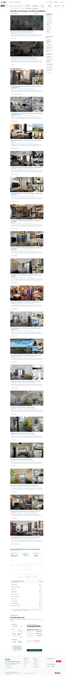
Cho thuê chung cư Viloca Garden (49, 70)
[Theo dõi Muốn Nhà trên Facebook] (48, 666)
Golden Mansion (14, 584)
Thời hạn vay (14, 633)
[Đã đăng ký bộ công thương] (57, 673)
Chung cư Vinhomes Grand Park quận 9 (49, 64)
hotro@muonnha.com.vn (9, 667)
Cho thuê (6, 5)
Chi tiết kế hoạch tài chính (35, 650)
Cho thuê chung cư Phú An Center (49, 54)
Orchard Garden (14, 591)
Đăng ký (62, 2)
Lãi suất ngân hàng (19, 634)
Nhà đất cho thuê (18, 2)
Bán (2, 5)
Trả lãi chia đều (20, 642)
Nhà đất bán (11, 2)
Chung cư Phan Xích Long (15, 596)
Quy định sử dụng (35, 663)
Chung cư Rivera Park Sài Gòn (49, 48)
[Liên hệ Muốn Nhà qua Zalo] (50, 666)
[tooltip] (36, 6)
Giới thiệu (25, 663)
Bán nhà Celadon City (49, 51)
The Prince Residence (15, 603)
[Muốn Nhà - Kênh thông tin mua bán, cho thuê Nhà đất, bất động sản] (4, 2)
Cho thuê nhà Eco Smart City (49, 57)
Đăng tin (50, 2)
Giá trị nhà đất (14, 624)
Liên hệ (25, 664)
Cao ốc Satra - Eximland (15, 605)
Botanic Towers (14, 598)
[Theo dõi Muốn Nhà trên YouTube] (53, 666)
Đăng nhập (56, 2)
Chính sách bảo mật (36, 664)
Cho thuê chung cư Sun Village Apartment (49, 60)
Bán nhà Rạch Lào (49, 67)
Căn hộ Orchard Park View (48, 24)
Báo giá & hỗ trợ (26, 660)
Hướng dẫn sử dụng (36, 667)
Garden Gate (13, 589)
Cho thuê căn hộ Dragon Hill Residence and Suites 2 (49, 41)
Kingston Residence (14, 594)
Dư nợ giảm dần (14, 642)
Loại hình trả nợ (14, 639)
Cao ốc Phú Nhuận (14, 601)
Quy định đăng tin (35, 660)
